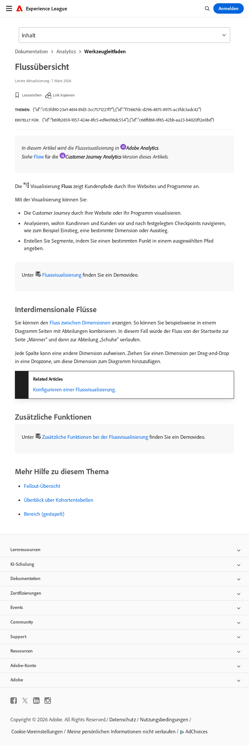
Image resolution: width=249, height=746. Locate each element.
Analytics (66, 51)
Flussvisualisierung (61, 275)
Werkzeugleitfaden (105, 51)
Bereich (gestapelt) (44, 514)
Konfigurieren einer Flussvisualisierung (74, 389)
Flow (39, 156)
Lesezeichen (32, 95)
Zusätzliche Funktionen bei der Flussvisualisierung (95, 437)
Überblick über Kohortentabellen (58, 500)
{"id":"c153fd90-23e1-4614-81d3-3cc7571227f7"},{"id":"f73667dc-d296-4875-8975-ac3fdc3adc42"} (117, 109)
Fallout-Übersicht (42, 486)
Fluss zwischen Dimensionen (80, 322)
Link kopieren (64, 95)
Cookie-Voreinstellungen (37, 731)
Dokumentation (31, 51)
